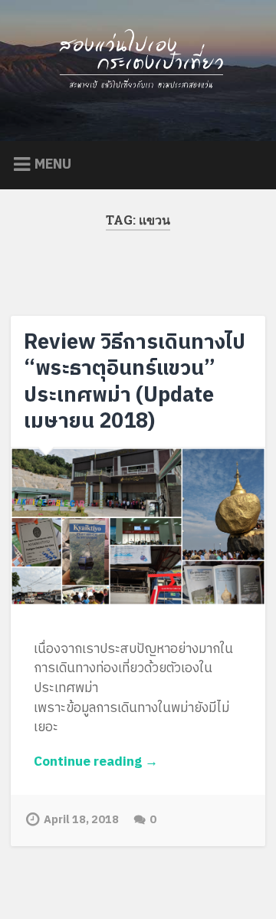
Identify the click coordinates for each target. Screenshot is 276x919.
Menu (52, 164)
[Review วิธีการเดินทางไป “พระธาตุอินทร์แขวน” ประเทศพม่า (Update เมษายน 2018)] (137, 532)
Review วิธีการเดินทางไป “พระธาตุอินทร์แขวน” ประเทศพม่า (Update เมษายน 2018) (134, 382)
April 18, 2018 (81, 820)
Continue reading (115, 763)
